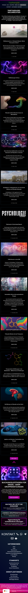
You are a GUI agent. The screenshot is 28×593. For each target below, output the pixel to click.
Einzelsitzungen (14, 574)
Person (4, 4)
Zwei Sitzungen (14, 576)
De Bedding (14, 566)
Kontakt (9, 7)
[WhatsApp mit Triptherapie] (21, 534)
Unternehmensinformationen (14, 551)
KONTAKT (8, 534)
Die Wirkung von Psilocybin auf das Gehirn (14, 404)
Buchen (20, 7)
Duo (8, 4)
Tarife (14, 548)
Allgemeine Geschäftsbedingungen (14, 553)
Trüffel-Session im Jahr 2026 (14, 259)
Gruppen (12, 4)
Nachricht (23, 4)
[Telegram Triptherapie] (25, 534)
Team (14, 546)
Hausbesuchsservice (14, 563)
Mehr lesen (14, 53)
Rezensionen (14, 549)
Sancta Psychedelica (14, 568)
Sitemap (14, 556)
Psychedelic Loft (14, 564)
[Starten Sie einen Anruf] (18, 534)
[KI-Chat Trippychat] (16, 538)
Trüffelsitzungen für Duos (14, 77)
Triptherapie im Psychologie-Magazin (14, 224)
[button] (14, 458)
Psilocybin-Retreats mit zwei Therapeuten (14, 334)
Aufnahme (14, 7)
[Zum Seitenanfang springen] (14, 462)
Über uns (17, 4)
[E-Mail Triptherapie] (12, 538)
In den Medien (14, 554)
